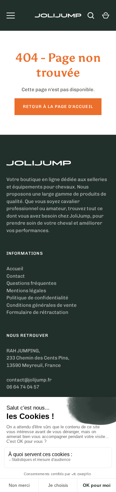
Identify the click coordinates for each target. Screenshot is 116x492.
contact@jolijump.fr (29, 380)
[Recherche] (91, 15)
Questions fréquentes (31, 283)
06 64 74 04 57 (22, 387)
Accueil (14, 269)
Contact (15, 276)
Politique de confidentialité (37, 298)
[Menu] (11, 15)
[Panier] (106, 15)
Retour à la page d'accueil (58, 106)
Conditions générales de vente (41, 305)
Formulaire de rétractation (37, 312)
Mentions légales (26, 291)
